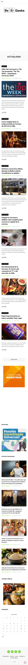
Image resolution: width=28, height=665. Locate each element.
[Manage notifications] (25, 662)
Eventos (4, 66)
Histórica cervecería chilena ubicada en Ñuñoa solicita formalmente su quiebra (12, 171)
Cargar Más (14, 359)
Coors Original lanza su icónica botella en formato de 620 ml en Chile (11, 124)
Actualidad (5, 118)
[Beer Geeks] (14, 10)
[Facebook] (8, 651)
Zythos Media (14, 657)
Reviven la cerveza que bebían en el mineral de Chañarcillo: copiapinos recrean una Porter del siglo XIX (12, 511)
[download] (14, 386)
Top (14, 661)
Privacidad (6, 656)
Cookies (12, 656)
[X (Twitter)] (12, 651)
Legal (16, 656)
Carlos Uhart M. (6, 78)
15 (21, 626)
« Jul (3, 636)
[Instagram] (16, 651)
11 (6, 626)
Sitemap (21, 656)
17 (3, 628)
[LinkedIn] (19, 651)
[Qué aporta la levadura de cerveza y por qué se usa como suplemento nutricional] (14, 557)
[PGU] (14, 450)
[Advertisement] (14, 36)
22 (21, 628)
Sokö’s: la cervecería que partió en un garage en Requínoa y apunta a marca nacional (13, 540)
